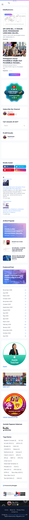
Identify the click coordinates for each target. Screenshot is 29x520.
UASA (19, 478)
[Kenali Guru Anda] (7, 242)
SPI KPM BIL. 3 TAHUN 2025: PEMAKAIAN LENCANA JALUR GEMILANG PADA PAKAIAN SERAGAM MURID (14, 31)
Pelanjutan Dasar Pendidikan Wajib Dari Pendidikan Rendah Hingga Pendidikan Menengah (12, 61)
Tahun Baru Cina (9, 475)
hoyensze (11, 136)
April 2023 (14, 318)
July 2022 (14, 336)
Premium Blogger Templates (16, 514)
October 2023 (14, 304)
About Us (12, 510)
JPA (6, 458)
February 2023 (14, 324)
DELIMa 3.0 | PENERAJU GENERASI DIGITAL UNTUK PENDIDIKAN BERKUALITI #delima (13, 211)
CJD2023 (7, 449)
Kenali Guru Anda (17, 241)
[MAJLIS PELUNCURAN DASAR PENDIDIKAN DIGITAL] (7, 258)
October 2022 (14, 333)
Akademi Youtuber (10, 440)
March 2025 (14, 295)
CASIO (15, 446)
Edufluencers (8, 452)
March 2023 (14, 321)
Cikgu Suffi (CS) (7, 179)
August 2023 (14, 310)
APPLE (19, 443)
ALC (21, 440)
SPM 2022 (17, 469)
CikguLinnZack (7, 201)
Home (6, 510)
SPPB (6, 472)
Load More (14, 74)
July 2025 (14, 293)
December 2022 (14, 330)
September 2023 (14, 307)
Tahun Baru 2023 (16, 472)
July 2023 (14, 313)
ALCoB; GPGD (9, 443)
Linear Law (8, 461)
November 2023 (14, 301)
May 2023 (14, 316)
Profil (16, 466)
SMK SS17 (6, 387)
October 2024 (14, 298)
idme (18, 455)
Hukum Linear (9, 455)
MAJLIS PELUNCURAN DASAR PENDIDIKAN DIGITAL (18, 257)
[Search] (8, 3)
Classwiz (16, 449)
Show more (10, 138)
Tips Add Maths (9, 478)
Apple (5, 366)
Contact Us (14, 512)
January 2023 (14, 327)
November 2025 (14, 290)
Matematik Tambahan (11, 463)
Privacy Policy (20, 510)
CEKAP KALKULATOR (10, 417)
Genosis (19, 452)
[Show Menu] (2, 4)
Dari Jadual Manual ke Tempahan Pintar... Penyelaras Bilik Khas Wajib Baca (14, 187)
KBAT (12, 458)
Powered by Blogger (11, 485)
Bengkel (7, 446)
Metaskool (7, 466)
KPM (20, 458)
